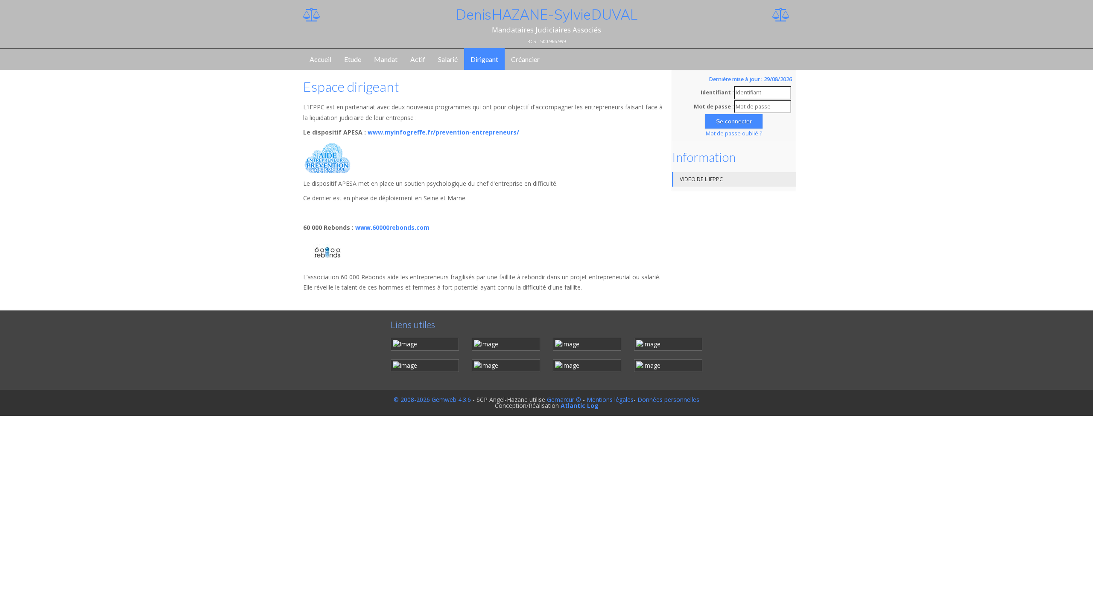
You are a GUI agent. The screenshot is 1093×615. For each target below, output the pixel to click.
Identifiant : (717, 92)
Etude (352, 59)
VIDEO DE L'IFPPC (701, 179)
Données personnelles (668, 399)
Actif (417, 59)
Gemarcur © (564, 399)
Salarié (448, 59)
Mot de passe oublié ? (734, 133)
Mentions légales (610, 399)
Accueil (320, 59)
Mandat (385, 59)
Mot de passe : (714, 106)
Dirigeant (484, 59)
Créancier (525, 59)
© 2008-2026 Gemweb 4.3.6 (432, 399)
